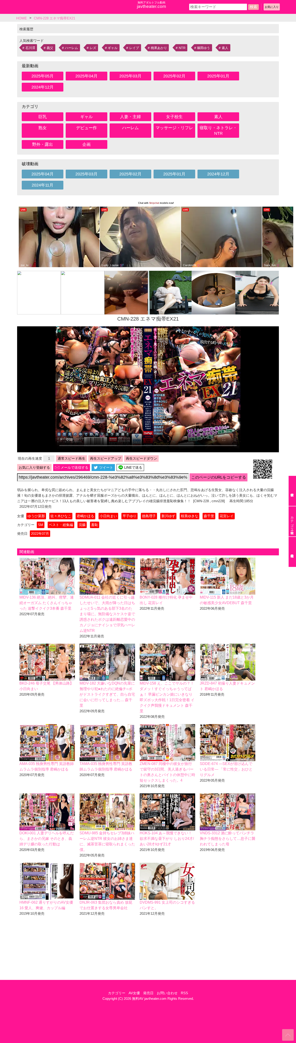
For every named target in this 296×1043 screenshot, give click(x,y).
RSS (184, 993)
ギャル (112, 48)
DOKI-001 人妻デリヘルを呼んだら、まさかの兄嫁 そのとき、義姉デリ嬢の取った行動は (46, 838)
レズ (93, 48)
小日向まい (108, 516)
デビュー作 (86, 127)
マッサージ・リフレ (174, 127)
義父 (50, 48)
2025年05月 (42, 76)
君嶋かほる (85, 516)
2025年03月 (130, 76)
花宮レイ (227, 516)
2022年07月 (40, 533)
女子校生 (174, 116)
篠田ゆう (203, 48)
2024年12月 (42, 87)
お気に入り (272, 7)
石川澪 (30, 48)
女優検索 (292, 491)
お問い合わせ (167, 993)
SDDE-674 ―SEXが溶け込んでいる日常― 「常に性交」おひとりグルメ (226, 769)
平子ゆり (129, 516)
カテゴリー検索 (292, 521)
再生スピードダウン (141, 458)
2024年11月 (42, 185)
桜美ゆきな (189, 516)
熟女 (42, 127)
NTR (182, 48)
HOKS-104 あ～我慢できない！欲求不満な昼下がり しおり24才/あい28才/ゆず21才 (167, 838)
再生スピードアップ (105, 458)
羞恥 (94, 525)
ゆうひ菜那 (36, 516)
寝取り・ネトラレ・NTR (218, 130)
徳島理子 (149, 516)
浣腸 (82, 525)
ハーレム (71, 48)
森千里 (209, 516)
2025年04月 (86, 76)
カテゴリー (116, 993)
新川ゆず (168, 516)
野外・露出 (42, 144)
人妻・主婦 (130, 116)
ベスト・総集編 (61, 525)
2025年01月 (218, 76)
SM (40, 525)
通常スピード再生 (71, 458)
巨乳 (42, 116)
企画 (86, 144)
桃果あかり (159, 48)
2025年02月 (174, 76)
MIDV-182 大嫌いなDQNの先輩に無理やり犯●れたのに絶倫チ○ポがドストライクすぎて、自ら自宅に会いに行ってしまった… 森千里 (107, 694)
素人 (225, 48)
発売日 (148, 993)
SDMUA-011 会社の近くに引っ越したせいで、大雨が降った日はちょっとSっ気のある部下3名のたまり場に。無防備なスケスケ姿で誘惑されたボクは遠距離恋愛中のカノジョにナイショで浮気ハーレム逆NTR (107, 614)
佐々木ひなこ (60, 516)
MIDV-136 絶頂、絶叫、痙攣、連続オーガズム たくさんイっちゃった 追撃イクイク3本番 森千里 (46, 602)
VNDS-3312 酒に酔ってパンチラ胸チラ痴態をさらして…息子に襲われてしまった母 (227, 838)
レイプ (134, 48)
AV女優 (134, 993)
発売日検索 (292, 552)
